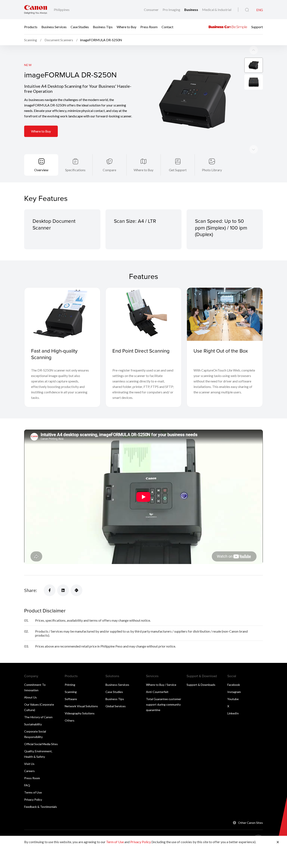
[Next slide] (253, 50)
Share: (30, 590)
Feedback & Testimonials (40, 806)
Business (191, 10)
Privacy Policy (33, 799)
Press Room (149, 27)
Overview (41, 170)
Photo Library (212, 170)
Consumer (151, 10)
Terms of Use (33, 792)
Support (257, 27)
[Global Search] (247, 10)
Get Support (178, 170)
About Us (30, 697)
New (28, 65)
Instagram (234, 692)
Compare (109, 170)
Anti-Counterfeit (157, 692)
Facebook (233, 684)
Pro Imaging (172, 10)
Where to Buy (126, 27)
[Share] (49, 590)
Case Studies (80, 27)
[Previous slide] (253, 149)
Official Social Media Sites (41, 744)
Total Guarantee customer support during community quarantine (163, 704)
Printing (70, 684)
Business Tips (103, 27)
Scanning (71, 692)
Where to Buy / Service (161, 684)
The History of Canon (38, 717)
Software (71, 699)
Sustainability (33, 724)
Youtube (233, 699)
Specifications (75, 170)
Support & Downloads (201, 684)
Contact (167, 27)
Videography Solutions (80, 713)
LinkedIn (233, 713)
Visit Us (29, 764)
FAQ (27, 785)
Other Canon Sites (250, 822)
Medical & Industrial (216, 10)
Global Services (115, 706)
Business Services (54, 27)
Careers (29, 771)
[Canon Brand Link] (35, 9)
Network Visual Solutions (81, 706)
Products (30, 27)
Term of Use (115, 842)
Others (69, 720)
